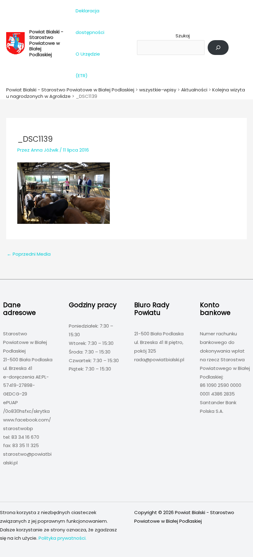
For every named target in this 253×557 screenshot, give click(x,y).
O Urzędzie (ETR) (88, 65)
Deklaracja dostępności (90, 21)
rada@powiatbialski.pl (159, 359)
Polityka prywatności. (62, 538)
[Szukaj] (218, 47)
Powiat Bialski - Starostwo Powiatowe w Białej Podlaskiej (46, 43)
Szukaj (183, 35)
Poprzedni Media (29, 254)
